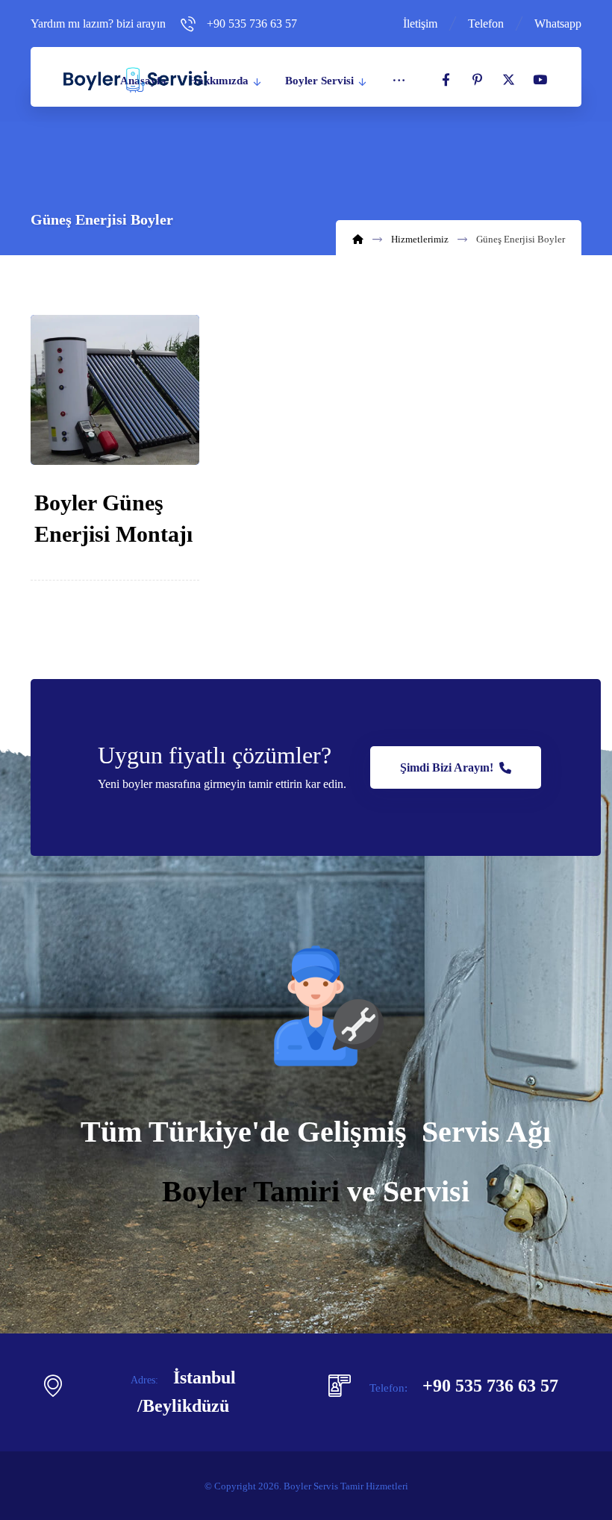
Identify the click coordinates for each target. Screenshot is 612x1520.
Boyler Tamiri (251, 1191)
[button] (445, 80)
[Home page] (357, 239)
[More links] (399, 80)
